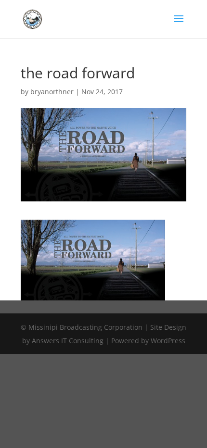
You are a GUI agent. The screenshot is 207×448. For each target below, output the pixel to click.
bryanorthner (52, 91)
